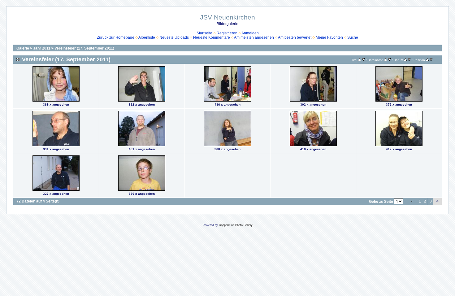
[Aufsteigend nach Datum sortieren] (405, 60)
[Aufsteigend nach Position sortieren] (427, 60)
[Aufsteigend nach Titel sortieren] (359, 60)
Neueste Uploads (174, 37)
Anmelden (250, 33)
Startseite (204, 33)
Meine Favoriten (329, 37)
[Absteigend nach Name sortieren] (389, 60)
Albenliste (146, 37)
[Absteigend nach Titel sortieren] (363, 60)
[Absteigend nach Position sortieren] (431, 60)
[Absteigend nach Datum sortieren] (409, 60)
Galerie (22, 48)
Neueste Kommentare (211, 37)
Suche (352, 37)
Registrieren (227, 33)
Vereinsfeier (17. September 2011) (84, 48)
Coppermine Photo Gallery (236, 225)
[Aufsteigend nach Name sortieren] (385, 60)
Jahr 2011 (41, 48)
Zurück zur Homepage (115, 37)
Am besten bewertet (294, 37)
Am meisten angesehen (254, 37)
